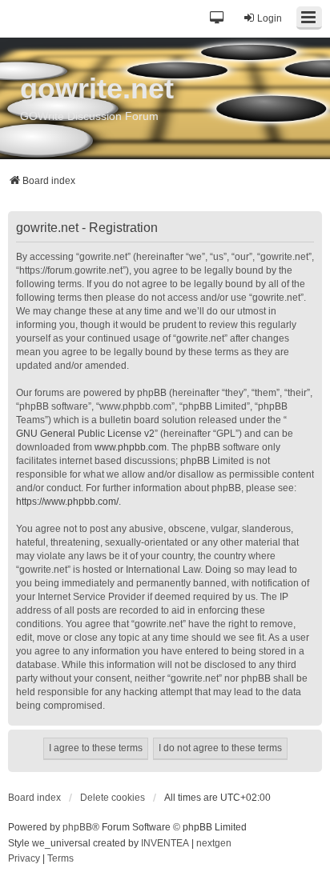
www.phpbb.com (131, 447)
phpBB (77, 827)
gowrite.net (97, 88)
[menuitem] (24, 859)
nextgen (213, 843)
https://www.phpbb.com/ (67, 501)
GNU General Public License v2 (85, 433)
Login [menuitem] (269, 18)
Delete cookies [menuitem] (112, 797)
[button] (217, 18)
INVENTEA (165, 843)
